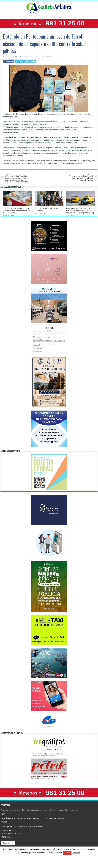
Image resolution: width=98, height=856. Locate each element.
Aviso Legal (5, 833)
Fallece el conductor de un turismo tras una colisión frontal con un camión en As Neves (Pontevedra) (80, 210)
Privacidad (12, 833)
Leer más (76, 853)
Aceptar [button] (67, 853)
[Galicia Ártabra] (49, 7)
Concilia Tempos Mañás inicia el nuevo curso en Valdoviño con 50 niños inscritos (16, 210)
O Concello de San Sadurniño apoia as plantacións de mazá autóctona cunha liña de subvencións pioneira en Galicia (16, 178)
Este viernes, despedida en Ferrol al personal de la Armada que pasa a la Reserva (81, 177)
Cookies (19, 833)
